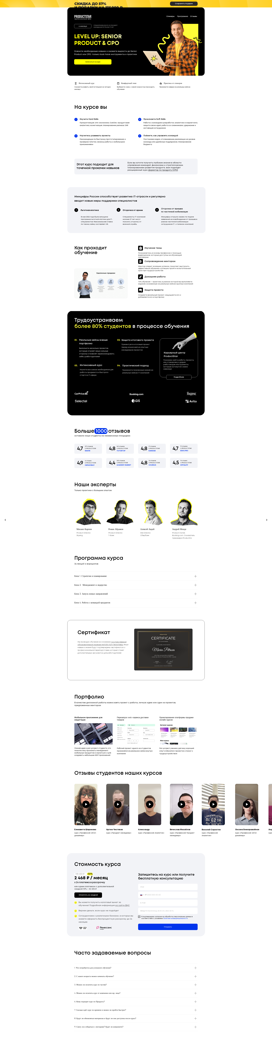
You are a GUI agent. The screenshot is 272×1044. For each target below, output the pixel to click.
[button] (92, 62)
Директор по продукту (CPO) (163, 170)
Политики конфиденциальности (175, 918)
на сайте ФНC (122, 905)
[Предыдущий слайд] (5, 520)
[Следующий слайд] (267, 520)
